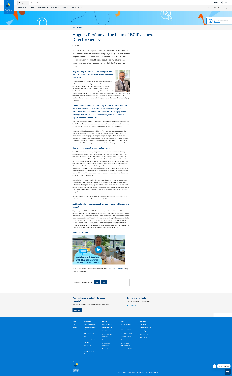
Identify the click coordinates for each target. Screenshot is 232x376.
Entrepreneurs (23, 3)
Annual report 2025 (145, 337)
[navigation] (225, 2)
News (209, 8)
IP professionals (36, 3)
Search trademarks (89, 333)
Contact (220, 8)
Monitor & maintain (107, 349)
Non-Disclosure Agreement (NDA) (125, 344)
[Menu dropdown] (47, 8)
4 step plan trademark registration (90, 329)
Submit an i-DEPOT (126, 330)
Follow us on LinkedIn (114, 269)
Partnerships (143, 331)
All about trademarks (89, 324)
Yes (97, 282)
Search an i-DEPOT (126, 337)
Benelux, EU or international (87, 347)
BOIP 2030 (143, 324)
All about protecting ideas (126, 325)
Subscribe (77, 310)
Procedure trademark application (89, 341)
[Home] (9, 7)
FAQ (215, 8)
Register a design (107, 328)
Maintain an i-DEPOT (126, 349)
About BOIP (75, 7)
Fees (85, 337)
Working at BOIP (144, 334)
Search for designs (107, 331)
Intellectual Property (26, 7)
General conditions (142, 372)
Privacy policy (122, 372)
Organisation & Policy (145, 328)
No (104, 282)
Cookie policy (131, 372)
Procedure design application (107, 335)
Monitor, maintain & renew (89, 352)
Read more (217, 22)
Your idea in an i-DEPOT (127, 333)
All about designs (107, 324)
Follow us (133, 305)
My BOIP (219, 2)
